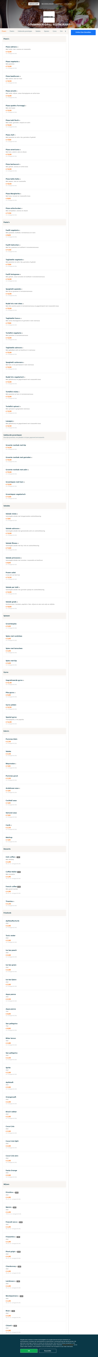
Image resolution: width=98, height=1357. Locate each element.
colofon (68, 4)
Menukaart (33, 4)
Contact (59, 4)
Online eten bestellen (83, 32)
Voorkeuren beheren (68, 1344)
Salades (38, 31)
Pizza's (4, 31)
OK (29, 1351)
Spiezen (46, 31)
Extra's (62, 31)
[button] (65, 31)
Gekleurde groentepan (25, 31)
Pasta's (12, 31)
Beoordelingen (47, 4)
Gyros (54, 31)
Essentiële (47, 1351)
